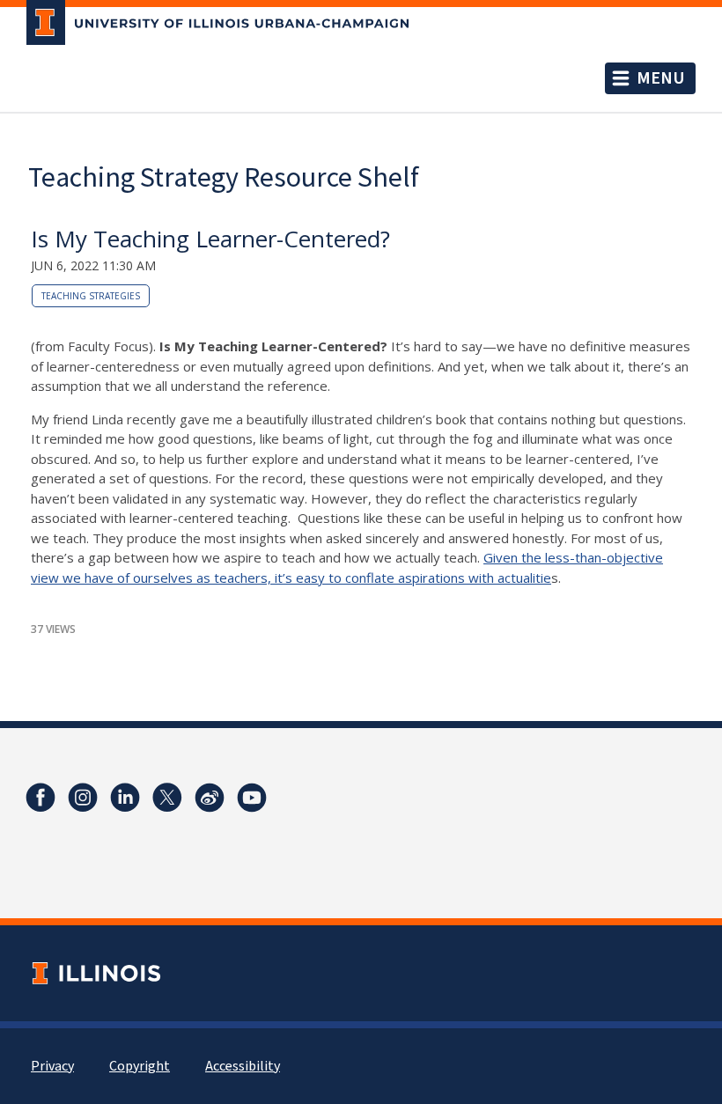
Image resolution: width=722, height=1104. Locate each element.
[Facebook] (40, 797)
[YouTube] (251, 797)
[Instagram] (82, 797)
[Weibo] (209, 797)
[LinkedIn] (125, 797)
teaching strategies (90, 296)
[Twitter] (167, 797)
